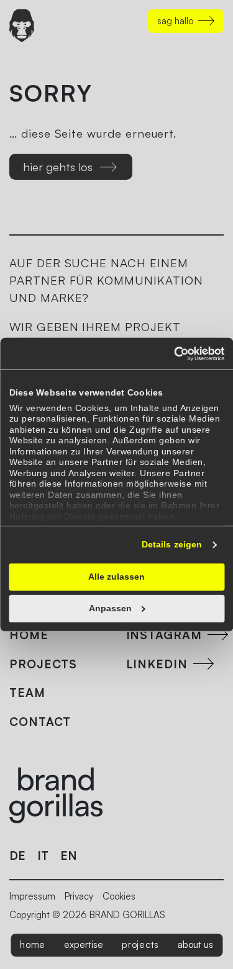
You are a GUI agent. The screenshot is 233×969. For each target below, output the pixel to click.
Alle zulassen (116, 577)
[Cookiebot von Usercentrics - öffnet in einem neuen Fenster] (170, 353)
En (68, 855)
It (42, 855)
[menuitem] (33, 945)
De (17, 855)
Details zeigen (172, 544)
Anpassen (110, 608)
